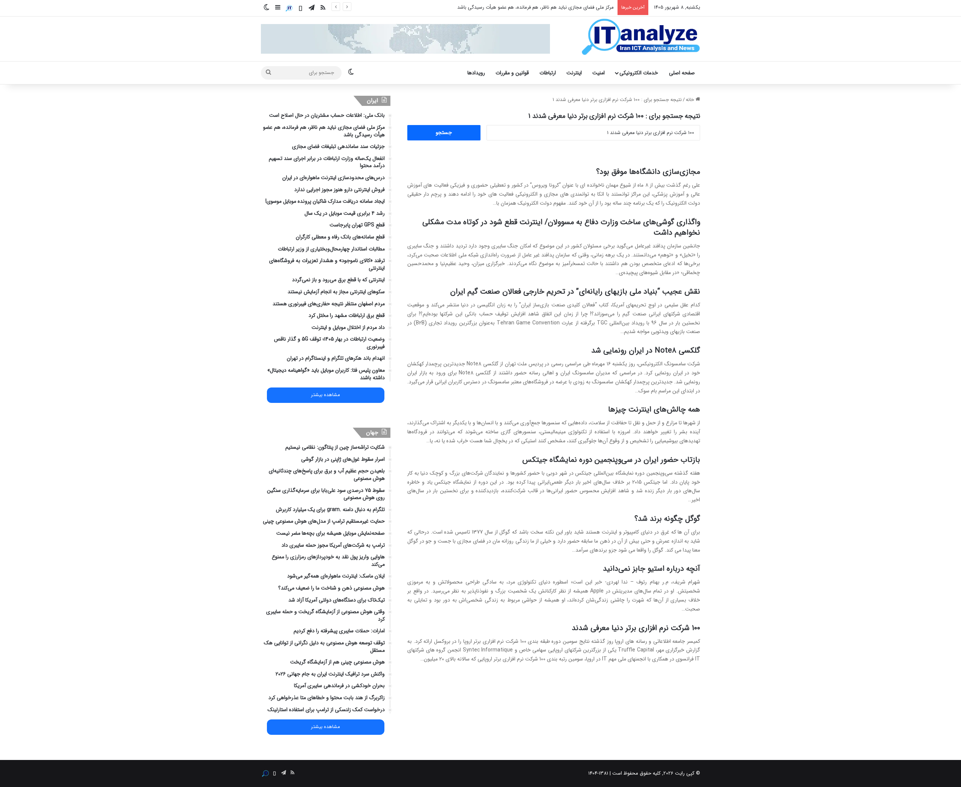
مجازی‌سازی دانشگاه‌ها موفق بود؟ (648, 172)
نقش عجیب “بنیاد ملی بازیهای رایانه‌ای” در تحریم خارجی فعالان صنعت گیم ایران (575, 291)
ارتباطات (547, 73)
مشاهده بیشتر (325, 395)
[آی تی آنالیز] (640, 37)
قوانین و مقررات (512, 73)
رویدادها (476, 73)
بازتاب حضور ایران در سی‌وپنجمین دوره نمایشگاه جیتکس (611, 460)
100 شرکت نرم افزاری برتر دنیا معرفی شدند (636, 628)
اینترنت (574, 73)
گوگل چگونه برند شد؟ (667, 519)
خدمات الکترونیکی (638, 73)
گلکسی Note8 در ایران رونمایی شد (645, 350)
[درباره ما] (289, 8)
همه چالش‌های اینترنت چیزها (654, 409)
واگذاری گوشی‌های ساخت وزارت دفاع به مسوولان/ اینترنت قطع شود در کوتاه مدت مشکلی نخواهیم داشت (561, 227)
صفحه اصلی (682, 73)
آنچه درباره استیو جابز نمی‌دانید (651, 568)
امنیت (598, 73)
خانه (691, 100)
